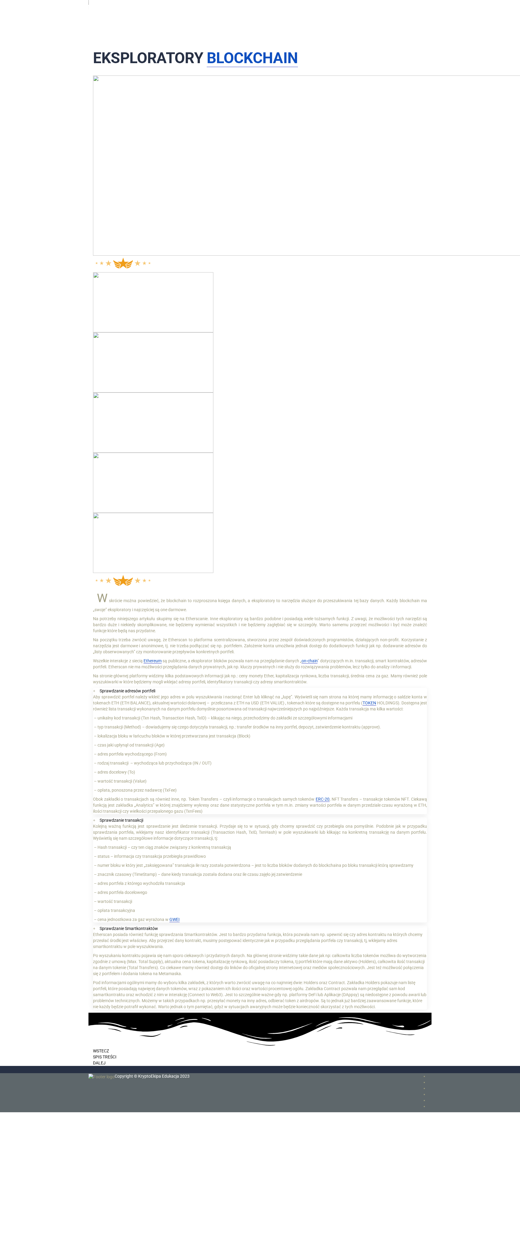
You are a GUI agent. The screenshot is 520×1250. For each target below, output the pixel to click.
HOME (108, 14)
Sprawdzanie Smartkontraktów (129, 928)
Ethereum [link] (153, 660)
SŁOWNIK (111, 32)
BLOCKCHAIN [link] (252, 58)
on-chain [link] (309, 660)
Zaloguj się (61, 1241)
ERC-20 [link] (323, 799)
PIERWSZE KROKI (121, 20)
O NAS (108, 44)
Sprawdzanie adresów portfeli (127, 690)
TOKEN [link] (369, 702)
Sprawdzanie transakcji (121, 820)
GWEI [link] (174, 919)
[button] (260, 691)
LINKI (107, 38)
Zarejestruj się (38, 1241)
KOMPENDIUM (117, 26)
